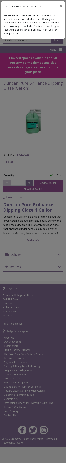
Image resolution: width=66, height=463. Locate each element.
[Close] (61, 6)
